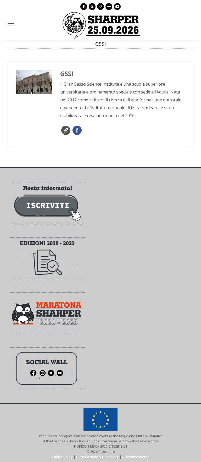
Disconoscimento (135, 456)
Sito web (65, 130)
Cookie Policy (62, 456)
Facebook (77, 130)
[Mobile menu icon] (11, 25)
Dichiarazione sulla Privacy (97, 456)
